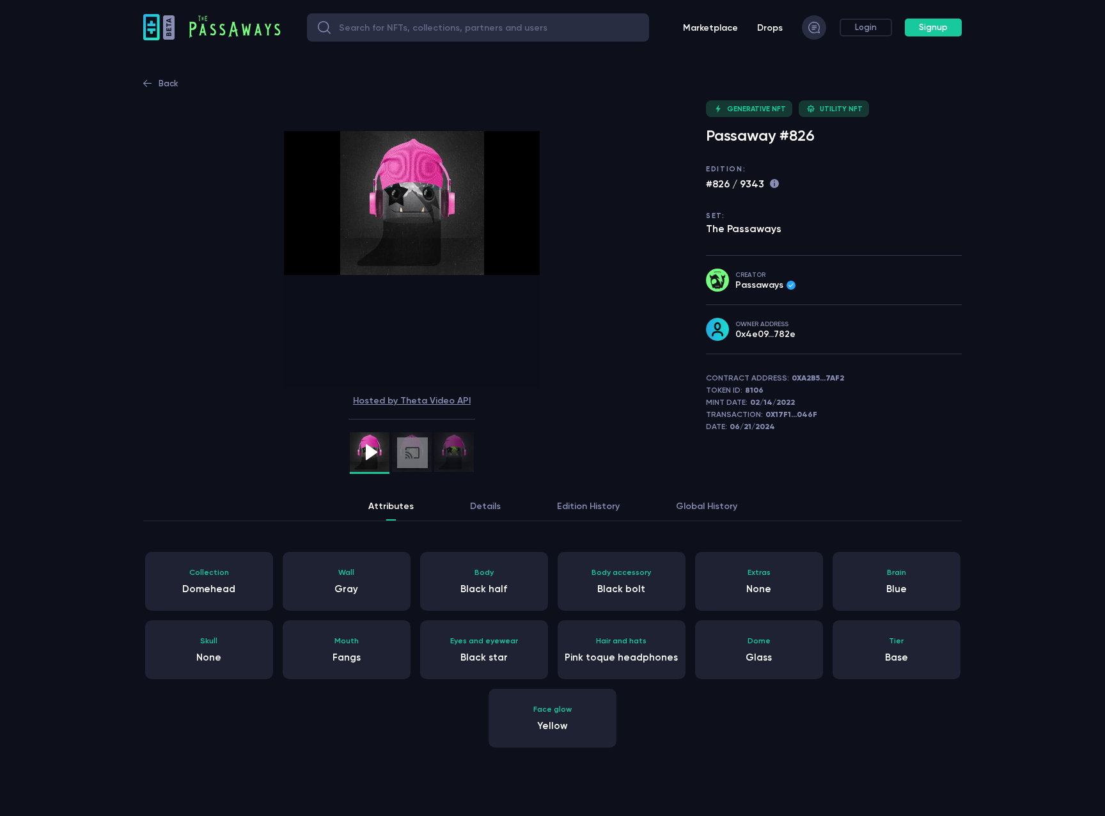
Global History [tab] (706, 506)
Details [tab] (485, 506)
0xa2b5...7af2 (818, 377)
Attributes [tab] (391, 506)
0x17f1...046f (791, 414)
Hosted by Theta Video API (412, 400)
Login (866, 27)
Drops (770, 27)
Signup (933, 27)
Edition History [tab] (588, 506)
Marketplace (710, 27)
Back (168, 83)
